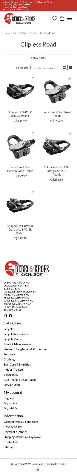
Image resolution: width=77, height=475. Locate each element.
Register (9, 398)
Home (7, 33)
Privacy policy (13, 426)
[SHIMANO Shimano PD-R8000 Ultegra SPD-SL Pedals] (56, 146)
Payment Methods (15, 432)
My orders (10, 403)
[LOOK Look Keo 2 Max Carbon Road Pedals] (20, 146)
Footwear (10, 354)
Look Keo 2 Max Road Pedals (57, 113)
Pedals (33, 33)
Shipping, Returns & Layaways (22, 437)
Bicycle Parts (20, 33)
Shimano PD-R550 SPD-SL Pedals (20, 113)
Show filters (38, 57)
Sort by (37, 67)
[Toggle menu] (69, 18)
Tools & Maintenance (17, 344)
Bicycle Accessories (16, 334)
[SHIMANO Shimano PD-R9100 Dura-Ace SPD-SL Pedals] (20, 205)
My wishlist (11, 408)
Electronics (11, 374)
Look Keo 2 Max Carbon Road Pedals (20, 168)
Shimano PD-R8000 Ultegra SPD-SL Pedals (56, 170)
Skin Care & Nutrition (17, 364)
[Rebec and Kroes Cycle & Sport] (20, 18)
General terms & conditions (21, 421)
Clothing (9, 359)
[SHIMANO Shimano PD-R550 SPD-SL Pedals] (20, 91)
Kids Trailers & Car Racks (20, 379)
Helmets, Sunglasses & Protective (25, 349)
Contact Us (11, 442)
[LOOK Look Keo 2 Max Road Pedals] (56, 91)
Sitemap (9, 447)
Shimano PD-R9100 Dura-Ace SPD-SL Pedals (20, 229)
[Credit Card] (38, 469)
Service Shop (12, 384)
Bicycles (9, 329)
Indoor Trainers (14, 369)
